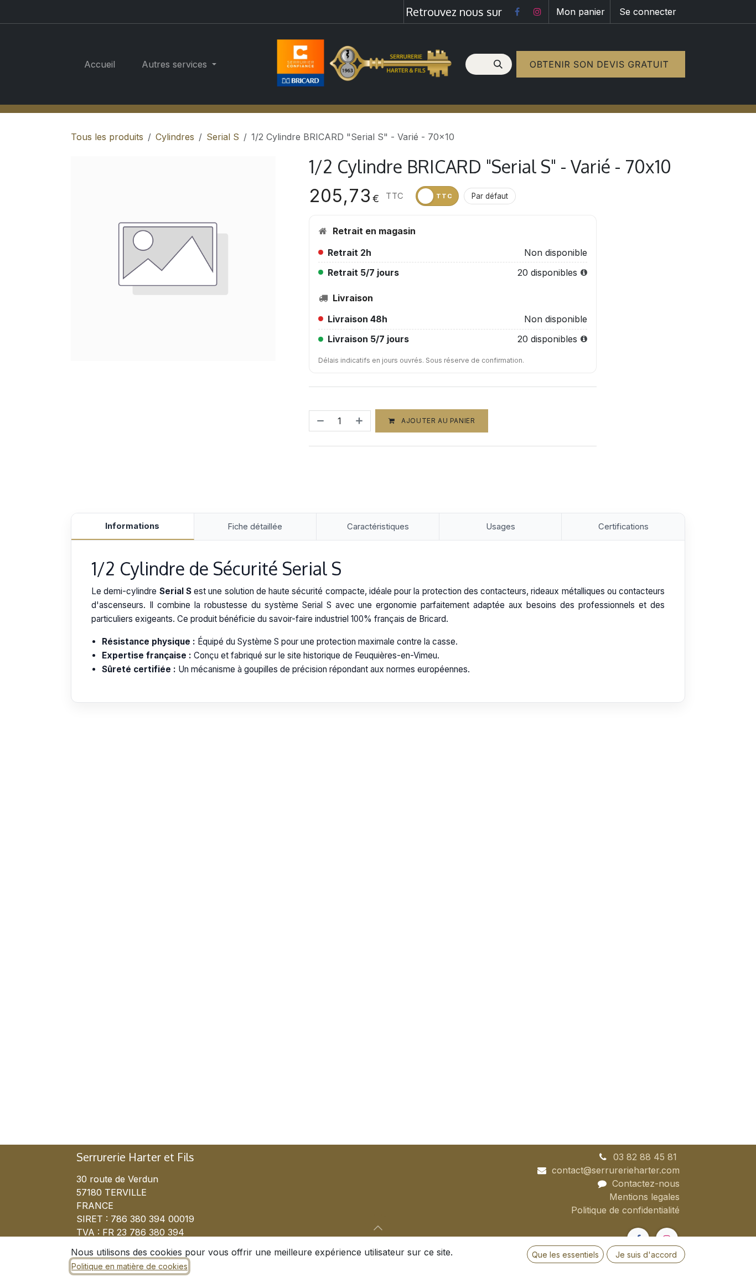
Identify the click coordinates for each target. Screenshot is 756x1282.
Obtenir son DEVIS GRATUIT (601, 64)
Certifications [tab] (623, 527)
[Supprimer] (319, 421)
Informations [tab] (132, 526)
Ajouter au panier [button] (437, 420)
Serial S (222, 136)
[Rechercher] (499, 64)
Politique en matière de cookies (129, 1266)
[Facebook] (517, 11)
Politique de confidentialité (625, 1210)
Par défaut (490, 196)
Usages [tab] (500, 527)
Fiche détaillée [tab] (254, 527)
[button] (378, 1227)
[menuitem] (99, 64)
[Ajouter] (360, 421)
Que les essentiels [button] (565, 1254)
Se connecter (647, 11)
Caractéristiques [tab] (378, 527)
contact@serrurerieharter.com (616, 1170)
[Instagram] (537, 11)
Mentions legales (644, 1196)
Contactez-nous (646, 1183)
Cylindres (175, 136)
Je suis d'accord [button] (646, 1254)
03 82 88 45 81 (646, 1156)
